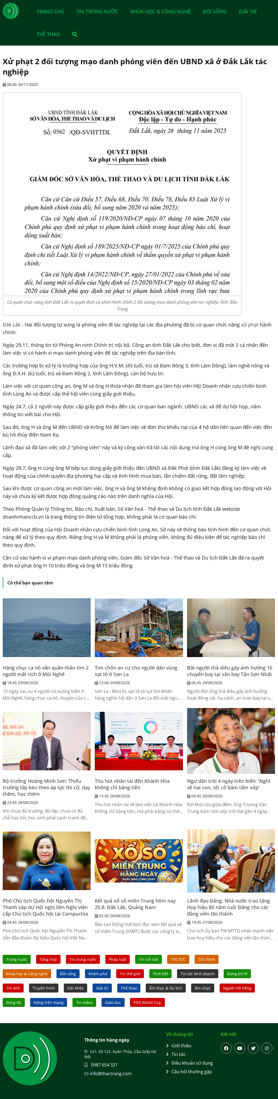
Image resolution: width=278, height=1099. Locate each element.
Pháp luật (117, 959)
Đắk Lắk (11, 324)
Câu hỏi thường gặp (192, 1072)
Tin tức (179, 1054)
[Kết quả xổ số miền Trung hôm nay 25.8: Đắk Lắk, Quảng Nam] (139, 861)
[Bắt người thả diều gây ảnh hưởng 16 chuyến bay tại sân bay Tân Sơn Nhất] (231, 628)
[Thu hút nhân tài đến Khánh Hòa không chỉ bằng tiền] (139, 741)
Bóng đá (13, 1002)
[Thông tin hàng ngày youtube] (239, 1048)
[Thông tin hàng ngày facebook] (226, 1048)
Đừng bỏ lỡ (237, 973)
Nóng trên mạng (49, 1002)
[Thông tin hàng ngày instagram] (266, 1048)
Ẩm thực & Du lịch (165, 988)
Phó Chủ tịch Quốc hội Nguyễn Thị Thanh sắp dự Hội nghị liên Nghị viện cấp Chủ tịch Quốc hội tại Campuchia (45, 907)
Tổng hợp (48, 959)
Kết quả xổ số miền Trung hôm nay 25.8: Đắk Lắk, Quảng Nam (135, 903)
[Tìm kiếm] (71, 34)
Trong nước (16, 959)
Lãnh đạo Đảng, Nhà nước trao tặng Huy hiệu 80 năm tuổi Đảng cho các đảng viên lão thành (228, 907)
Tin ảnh (13, 988)
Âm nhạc (203, 988)
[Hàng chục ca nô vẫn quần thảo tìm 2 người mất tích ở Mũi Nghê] (47, 628)
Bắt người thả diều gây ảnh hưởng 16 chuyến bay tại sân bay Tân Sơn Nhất (229, 670)
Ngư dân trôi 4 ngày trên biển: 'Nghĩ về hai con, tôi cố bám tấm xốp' (228, 784)
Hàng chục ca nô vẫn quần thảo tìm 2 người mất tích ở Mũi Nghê (46, 670)
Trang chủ (50, 11)
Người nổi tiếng (237, 988)
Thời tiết (160, 973)
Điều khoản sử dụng (192, 1063)
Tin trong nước (97, 11)
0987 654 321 (104, 1065)
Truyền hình (44, 988)
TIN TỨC (178, 959)
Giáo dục (113, 1002)
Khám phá (98, 973)
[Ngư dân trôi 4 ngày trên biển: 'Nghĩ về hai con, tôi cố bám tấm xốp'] (231, 741)
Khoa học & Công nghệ (160, 11)
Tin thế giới (130, 973)
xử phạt (249, 324)
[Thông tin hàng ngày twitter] (253, 1048)
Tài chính (206, 959)
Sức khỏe (75, 988)
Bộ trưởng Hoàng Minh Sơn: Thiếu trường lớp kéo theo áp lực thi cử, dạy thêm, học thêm (46, 787)
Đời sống (215, 11)
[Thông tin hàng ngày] (16, 11)
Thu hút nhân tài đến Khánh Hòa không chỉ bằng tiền (132, 784)
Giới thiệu (181, 1046)
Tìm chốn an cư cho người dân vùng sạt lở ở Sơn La (136, 670)
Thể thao (48, 34)
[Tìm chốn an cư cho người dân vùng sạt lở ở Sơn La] (139, 628)
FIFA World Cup (147, 1002)
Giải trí (248, 11)
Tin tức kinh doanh (198, 973)
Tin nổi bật (148, 959)
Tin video (84, 1002)
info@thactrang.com (111, 1074)
